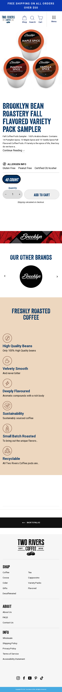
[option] (31, 6)
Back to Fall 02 (33, 522)
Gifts (5, 588)
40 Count (11, 179)
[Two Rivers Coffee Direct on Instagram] (18, 678)
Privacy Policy (9, 648)
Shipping (21, 202)
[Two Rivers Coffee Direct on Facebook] (24, 678)
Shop (6, 566)
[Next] (57, 276)
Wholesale (7, 638)
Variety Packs (34, 583)
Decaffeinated (9, 593)
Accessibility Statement (14, 659)
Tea (29, 572)
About (7, 606)
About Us (7, 612)
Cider (5, 583)
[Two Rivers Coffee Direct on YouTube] (30, 678)
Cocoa (6, 577)
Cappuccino (33, 577)
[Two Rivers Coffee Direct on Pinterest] (36, 678)
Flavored (32, 588)
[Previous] (4, 276)
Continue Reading (13, 150)
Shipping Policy (10, 643)
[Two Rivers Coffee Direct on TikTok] (41, 678)
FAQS (5, 617)
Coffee (6, 572)
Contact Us (8, 622)
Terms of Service (11, 653)
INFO (6, 632)
